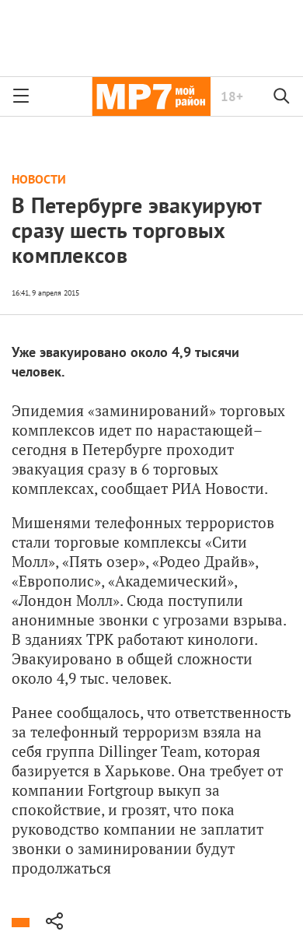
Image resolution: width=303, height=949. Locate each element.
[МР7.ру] (151, 96)
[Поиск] (282, 96)
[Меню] (21, 96)
